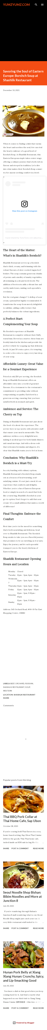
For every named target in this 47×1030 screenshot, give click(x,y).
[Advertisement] (23, 32)
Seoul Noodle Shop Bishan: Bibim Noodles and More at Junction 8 (22, 896)
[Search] (36, 4)
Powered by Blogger (25, 1022)
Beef (12, 683)
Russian (29, 683)
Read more (38, 848)
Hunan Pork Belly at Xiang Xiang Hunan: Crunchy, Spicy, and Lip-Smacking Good (23, 976)
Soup (27, 687)
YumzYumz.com (16, 4)
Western (7, 691)
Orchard (19, 683)
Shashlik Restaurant (13, 687)
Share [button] (6, 698)
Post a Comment (20, 848)
